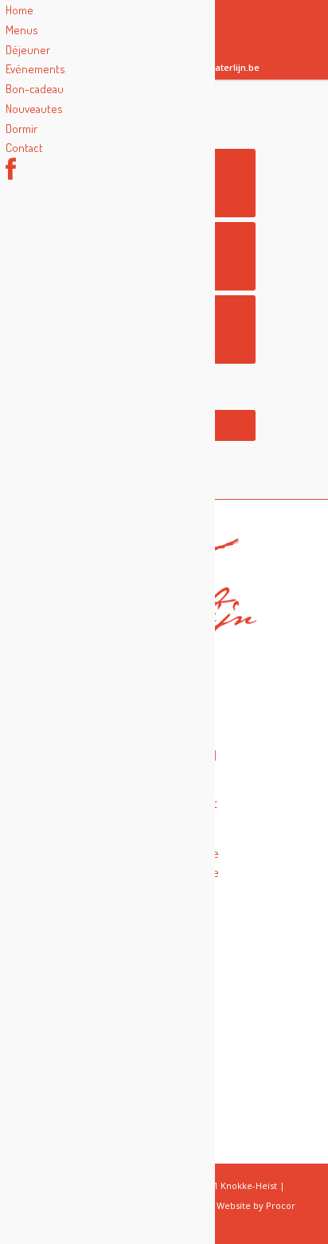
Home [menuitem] (19, 10)
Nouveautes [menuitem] (34, 108)
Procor (280, 1205)
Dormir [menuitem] (21, 128)
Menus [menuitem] (22, 29)
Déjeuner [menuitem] (28, 49)
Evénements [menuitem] (35, 68)
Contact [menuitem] (24, 147)
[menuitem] (11, 173)
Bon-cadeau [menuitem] (35, 88)
